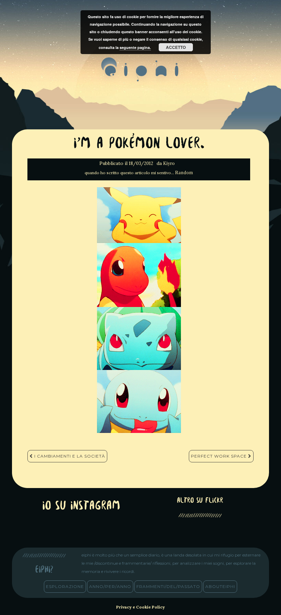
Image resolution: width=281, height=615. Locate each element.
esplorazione (65, 586)
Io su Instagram (81, 506)
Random (184, 172)
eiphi (141, 75)
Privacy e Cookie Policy (140, 607)
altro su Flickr (200, 501)
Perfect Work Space (219, 456)
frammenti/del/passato (168, 586)
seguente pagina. (135, 47)
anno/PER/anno (110, 586)
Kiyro (169, 163)
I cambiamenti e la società (69, 456)
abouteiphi (220, 586)
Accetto (176, 47)
